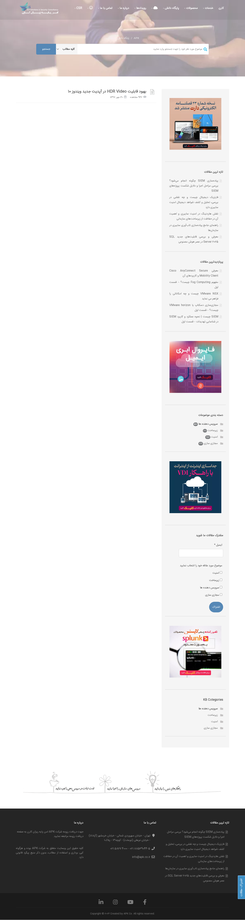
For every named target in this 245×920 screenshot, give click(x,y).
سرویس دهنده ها (208, 424)
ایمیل (218, 545)
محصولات (191, 8)
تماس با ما (105, 8)
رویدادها (140, 8)
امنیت (214, 437)
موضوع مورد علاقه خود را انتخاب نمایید (201, 565)
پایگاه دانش (171, 8)
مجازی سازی (211, 443)
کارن (221, 8)
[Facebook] (145, 903)
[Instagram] (115, 903)
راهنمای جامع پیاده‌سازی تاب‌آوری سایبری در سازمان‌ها (194, 868)
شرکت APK (39, 848)
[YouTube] (130, 903)
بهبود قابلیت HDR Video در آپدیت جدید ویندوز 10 (107, 91)
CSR (79, 8)
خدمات (208, 8)
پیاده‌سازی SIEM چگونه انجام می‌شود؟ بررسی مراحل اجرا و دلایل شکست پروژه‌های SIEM (193, 186)
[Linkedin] (101, 903)
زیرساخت (213, 430)
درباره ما (124, 8)
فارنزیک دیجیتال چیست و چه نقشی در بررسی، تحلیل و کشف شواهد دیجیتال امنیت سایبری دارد (193, 202)
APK (136, 38)
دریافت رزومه (76, 836)
